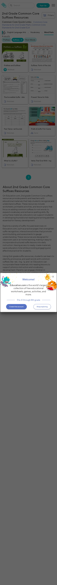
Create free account (16, 307)
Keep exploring (42, 307)
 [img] (53, 277)
